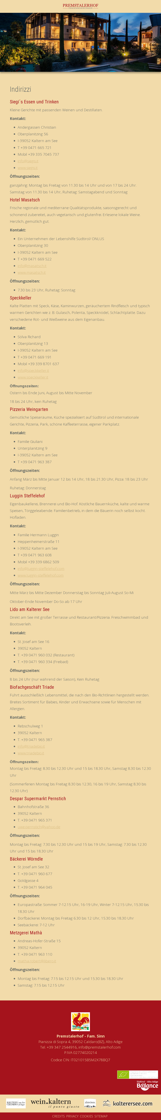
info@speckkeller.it (33, 370)
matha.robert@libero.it (37, 961)
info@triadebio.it (31, 746)
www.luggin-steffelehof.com (41, 575)
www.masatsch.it (32, 272)
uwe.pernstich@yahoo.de (39, 826)
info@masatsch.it (32, 265)
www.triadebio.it (31, 753)
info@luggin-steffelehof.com (41, 568)
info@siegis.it (28, 161)
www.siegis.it (28, 167)
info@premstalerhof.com (100, 1047)
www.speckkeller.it (33, 377)
